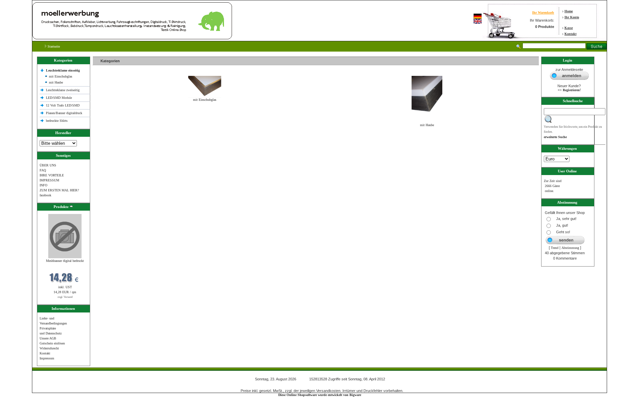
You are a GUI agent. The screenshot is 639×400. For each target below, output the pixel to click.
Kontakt (570, 34)
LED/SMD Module (59, 98)
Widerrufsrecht (49, 348)
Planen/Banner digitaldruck (64, 113)
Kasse (568, 28)
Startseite (53, 46)
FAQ (43, 170)
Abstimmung (570, 248)
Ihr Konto (571, 17)
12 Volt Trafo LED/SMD (63, 105)
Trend (554, 248)
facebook (45, 195)
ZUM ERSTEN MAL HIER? (59, 190)
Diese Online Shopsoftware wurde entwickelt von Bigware (319, 395)
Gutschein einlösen (52, 343)
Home (568, 11)
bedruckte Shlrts (57, 120)
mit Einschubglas (60, 76)
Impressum (47, 358)
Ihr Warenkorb (543, 12)
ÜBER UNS (48, 165)
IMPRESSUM (49, 180)
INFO (43, 185)
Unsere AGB (48, 338)
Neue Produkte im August (112, 139)
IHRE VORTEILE (52, 175)
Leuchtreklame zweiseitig (63, 90)
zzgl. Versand (65, 297)
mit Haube (56, 82)
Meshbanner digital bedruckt (65, 261)
